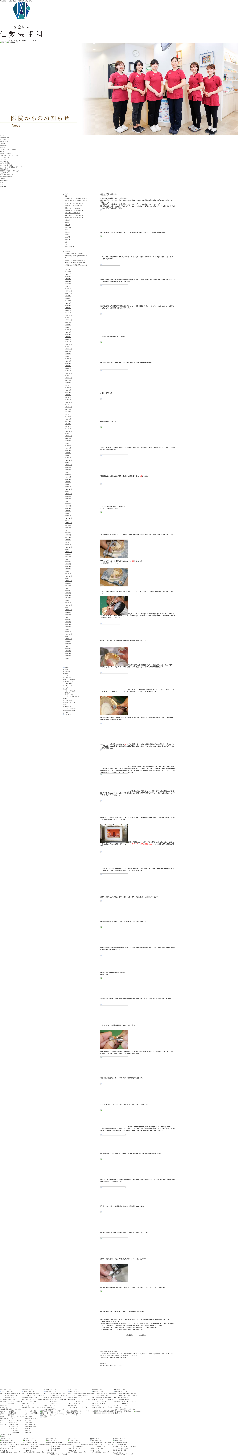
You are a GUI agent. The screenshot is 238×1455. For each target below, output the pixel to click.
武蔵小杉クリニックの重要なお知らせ (76, 198)
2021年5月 (68, 419)
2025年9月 (68, 296)
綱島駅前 (67, 220)
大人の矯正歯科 (4, 161)
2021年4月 (68, 421)
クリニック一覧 (4, 139)
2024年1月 (68, 341)
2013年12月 (68, 634)
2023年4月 (68, 363)
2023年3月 (68, 366)
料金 (1, 1421)
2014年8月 (68, 614)
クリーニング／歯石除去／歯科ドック (11, 167)
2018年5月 (68, 506)
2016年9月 (68, 554)
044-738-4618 (50, 1452)
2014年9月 (68, 612)
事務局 (67, 230)
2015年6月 (68, 590)
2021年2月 (68, 426)
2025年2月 (68, 310)
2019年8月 (68, 470)
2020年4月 (68, 450)
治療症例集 (28, 1432)
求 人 (1, 184)
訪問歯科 (2, 178)
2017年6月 (68, 532)
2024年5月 (68, 332)
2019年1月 (68, 486)
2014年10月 (68, 610)
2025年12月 (68, 291)
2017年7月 (68, 530)
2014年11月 (68, 607)
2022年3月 (68, 395)
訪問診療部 (68, 227)
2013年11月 (68, 636)
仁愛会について (4, 137)
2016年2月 (68, 571)
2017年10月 (68, 523)
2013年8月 (68, 643)
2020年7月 (68, 443)
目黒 (66, 196)
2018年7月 (68, 501)
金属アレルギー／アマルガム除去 (10, 155)
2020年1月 (68, 457)
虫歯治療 (2, 143)
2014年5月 (68, 622)
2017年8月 (68, 527)
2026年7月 (68, 274)
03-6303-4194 (4, 1450)
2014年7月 (68, 617)
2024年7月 (68, 327)
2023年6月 (68, 358)
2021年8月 (68, 412)
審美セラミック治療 (6, 153)
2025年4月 (68, 305)
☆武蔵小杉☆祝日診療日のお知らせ (75, 260)
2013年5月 (68, 651)
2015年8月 (68, 585)
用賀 (66, 242)
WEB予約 (2, 1409)
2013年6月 (68, 648)
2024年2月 (68, 339)
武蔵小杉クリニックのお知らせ (74, 210)
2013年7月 (68, 646)
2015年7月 (68, 588)
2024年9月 (68, 322)
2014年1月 (68, 631)
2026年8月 (68, 271)
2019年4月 (68, 479)
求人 (1, 1423)
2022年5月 (68, 390)
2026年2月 (68, 286)
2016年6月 (68, 561)
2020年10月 (68, 436)
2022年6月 (68, 387)
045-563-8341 (72, 1450)
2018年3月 (68, 511)
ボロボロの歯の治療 (6, 165)
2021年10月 (68, 407)
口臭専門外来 (4, 173)
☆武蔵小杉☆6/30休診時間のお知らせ (76, 265)
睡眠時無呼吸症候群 (6, 176)
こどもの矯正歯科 (5, 163)
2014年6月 (68, 619)
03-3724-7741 (27, 1450)
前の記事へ (129, 1335)
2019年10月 (68, 465)
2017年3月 (68, 540)
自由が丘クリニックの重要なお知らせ (76, 201)
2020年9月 (68, 438)
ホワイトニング (4, 157)
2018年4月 (68, 508)
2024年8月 (68, 325)
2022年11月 (68, 375)
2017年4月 (68, 537)
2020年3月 (68, 453)
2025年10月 (68, 293)
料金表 (109, 1365)
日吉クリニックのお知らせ (72, 213)
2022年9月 (68, 380)
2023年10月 (68, 349)
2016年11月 (68, 549)
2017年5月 (68, 535)
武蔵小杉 (67, 232)
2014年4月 (68, 624)
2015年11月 (68, 578)
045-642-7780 (117, 1452)
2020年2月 (68, 455)
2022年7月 (68, 385)
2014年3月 (68, 627)
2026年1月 (68, 288)
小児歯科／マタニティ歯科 (8, 149)
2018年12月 (68, 489)
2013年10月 (68, 639)
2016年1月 (68, 573)
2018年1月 (68, 515)
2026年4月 (68, 281)
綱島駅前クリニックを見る (127, 1409)
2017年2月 (68, 542)
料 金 (1, 182)
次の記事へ (142, 1335)
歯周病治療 (3, 145)
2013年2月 (68, 658)
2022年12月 (68, 373)
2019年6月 (68, 474)
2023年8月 (68, 354)
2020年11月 (68, 433)
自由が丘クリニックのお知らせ (74, 203)
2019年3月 (68, 482)
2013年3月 (68, 656)
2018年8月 (68, 498)
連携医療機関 (4, 180)
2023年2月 (68, 368)
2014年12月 (68, 605)
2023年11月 (68, 346)
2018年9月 (68, 496)
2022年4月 (68, 392)
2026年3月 (68, 283)
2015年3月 (68, 598)
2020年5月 (68, 448)
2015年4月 (68, 595)
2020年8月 (68, 441)
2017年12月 (68, 518)
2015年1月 (68, 602)
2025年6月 (68, 303)
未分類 (67, 222)
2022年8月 (68, 383)
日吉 (66, 244)
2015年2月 (68, 600)
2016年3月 (68, 569)
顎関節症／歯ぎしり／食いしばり (10, 171)
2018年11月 (68, 491)
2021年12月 (68, 402)
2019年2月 (68, 484)
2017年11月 (68, 520)
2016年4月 (68, 566)
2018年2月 (68, 513)
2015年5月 (68, 593)
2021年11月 (68, 404)
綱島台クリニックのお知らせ (73, 205)
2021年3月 (68, 424)
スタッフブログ (69, 246)
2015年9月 (68, 583)
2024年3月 (68, 337)
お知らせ (67, 239)
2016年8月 (68, 556)
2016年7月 (68, 559)
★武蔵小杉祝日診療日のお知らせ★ (75, 262)
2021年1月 (68, 428)
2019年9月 (68, 467)
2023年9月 (68, 351)
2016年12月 (68, 547)
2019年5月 (68, 477)
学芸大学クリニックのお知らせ (74, 215)
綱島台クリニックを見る (105, 1407)
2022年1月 (68, 399)
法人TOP (2, 135)
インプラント (4, 159)
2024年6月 (68, 329)
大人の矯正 (66, 675)
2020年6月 (68, 445)
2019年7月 (68, 472)
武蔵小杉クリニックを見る (58, 1409)
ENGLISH (3, 186)
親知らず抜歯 (4, 169)
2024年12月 (68, 315)
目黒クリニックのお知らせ (72, 208)
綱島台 (67, 234)
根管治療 (2, 147)
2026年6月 (68, 276)
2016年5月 (68, 564)
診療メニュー (4, 1417)
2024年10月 (68, 320)
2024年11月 (68, 317)
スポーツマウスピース (6, 175)
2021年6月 (68, 416)
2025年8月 (68, 298)
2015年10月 (68, 581)
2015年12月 (68, 576)
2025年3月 (68, 308)
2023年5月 (68, 361)
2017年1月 (68, 544)
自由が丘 (67, 237)
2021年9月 (68, 409)
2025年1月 (68, 312)
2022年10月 (68, 378)
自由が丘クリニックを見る (35, 1407)
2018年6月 (68, 503)
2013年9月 (68, 641)
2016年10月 (68, 552)
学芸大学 (67, 225)
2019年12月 (68, 460)
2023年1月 (68, 370)
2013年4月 (68, 653)
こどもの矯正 (67, 677)
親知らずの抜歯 (67, 700)
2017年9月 (68, 525)
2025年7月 (68, 300)
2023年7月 (68, 356)
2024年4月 (68, 334)
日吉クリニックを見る (80, 1407)
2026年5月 (68, 279)
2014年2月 (68, 629)
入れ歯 (2, 151)
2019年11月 (68, 462)
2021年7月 (68, 414)
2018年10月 (68, 494)
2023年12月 (68, 344)
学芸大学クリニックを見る (13, 1409)
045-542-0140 (94, 1450)
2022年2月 (68, 397)
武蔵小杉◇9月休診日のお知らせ (74, 253)
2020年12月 (68, 431)
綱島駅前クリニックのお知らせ (74, 217)
